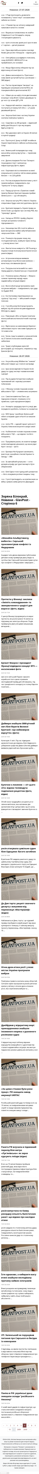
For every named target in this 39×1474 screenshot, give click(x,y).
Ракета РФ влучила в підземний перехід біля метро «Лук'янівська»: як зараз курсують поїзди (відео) (18, 1152)
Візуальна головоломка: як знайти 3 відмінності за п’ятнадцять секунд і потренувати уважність (17, 35)
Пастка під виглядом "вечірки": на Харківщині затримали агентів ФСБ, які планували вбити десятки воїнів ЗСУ (17, 87)
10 (10, 1429)
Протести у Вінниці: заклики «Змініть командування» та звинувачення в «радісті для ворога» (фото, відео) (16, 604)
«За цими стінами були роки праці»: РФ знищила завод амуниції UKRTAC (16, 1092)
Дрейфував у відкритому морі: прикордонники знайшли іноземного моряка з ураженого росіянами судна (18, 1030)
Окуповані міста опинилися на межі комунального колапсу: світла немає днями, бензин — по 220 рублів (19, 173)
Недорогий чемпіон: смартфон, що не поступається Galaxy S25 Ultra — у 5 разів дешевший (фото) (19, 107)
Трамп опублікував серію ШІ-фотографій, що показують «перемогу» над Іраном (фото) (19, 348)
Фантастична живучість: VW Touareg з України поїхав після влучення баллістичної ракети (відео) (19, 250)
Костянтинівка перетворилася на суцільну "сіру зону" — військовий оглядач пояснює (18, 298)
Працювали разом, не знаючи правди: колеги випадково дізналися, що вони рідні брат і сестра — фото (19, 444)
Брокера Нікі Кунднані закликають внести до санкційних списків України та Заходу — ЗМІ (17, 454)
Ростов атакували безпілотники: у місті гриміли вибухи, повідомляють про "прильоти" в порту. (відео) (19, 183)
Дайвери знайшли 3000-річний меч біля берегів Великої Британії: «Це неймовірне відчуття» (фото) (18, 728)
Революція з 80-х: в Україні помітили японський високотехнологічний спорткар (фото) (18, 318)
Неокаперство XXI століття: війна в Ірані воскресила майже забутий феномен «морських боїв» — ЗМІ (18, 230)
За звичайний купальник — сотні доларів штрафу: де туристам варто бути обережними (17, 464)
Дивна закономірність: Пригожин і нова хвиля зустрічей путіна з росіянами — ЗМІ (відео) (18, 77)
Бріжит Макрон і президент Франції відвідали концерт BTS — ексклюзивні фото (19, 666)
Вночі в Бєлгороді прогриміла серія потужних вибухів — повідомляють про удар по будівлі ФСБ (19, 288)
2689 (19, 1429)
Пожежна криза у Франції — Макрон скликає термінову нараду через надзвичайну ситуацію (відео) (18, 278)
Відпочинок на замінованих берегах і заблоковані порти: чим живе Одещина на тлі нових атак (18, 328)
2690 (25, 1429)
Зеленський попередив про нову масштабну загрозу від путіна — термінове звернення (18, 153)
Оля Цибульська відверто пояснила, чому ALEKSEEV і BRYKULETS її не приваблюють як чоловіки (18, 60)
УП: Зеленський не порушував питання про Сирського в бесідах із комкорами (19, 1338)
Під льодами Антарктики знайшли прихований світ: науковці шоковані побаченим (17, 381)
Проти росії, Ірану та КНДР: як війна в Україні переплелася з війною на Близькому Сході (19, 143)
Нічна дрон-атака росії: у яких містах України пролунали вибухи (17, 970)
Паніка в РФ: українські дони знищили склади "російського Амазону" (17, 1396)
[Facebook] (18, 3)
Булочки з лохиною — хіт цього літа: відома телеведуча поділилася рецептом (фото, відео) (18, 789)
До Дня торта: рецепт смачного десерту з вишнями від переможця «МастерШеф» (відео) (18, 908)
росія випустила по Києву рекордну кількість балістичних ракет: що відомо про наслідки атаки (18, 1215)
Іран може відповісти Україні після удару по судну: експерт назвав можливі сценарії (17, 371)
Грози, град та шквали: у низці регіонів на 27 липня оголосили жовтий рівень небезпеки (19, 338)
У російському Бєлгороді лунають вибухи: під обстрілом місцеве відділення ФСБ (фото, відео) (18, 308)
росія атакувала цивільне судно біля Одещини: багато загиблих (18, 850)
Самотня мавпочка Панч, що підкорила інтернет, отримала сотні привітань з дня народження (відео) (15, 399)
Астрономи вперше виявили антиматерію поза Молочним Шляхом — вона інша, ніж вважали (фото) (18, 260)
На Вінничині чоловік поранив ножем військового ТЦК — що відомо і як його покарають (18, 434)
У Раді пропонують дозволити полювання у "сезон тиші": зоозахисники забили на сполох (18, 17)
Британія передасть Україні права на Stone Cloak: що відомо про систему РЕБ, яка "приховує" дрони (19, 210)
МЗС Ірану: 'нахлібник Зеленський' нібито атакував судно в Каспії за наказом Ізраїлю (18, 416)
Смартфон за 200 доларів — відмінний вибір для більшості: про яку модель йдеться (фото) (19, 125)
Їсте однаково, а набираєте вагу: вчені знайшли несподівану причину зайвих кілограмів (19, 1277)
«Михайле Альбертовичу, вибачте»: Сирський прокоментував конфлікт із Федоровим (16, 543)
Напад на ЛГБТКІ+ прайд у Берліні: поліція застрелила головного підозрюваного (17, 220)
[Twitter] (22, 3)
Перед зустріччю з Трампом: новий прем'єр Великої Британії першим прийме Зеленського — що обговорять (18, 193)
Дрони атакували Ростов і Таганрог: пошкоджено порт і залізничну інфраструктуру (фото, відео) (18, 163)
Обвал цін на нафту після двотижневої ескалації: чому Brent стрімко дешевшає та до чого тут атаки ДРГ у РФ (19, 97)
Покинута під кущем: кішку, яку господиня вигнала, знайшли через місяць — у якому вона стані (18, 240)
